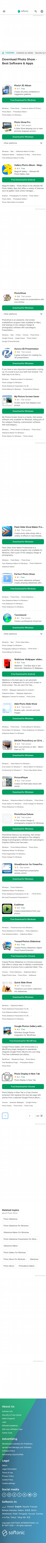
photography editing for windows (14, 649)
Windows (5, 108)
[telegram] (35, 1495)
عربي (4, 1506)
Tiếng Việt (21, 1517)
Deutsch (10, 1506)
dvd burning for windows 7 (12, 770)
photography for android (18, 196)
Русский (31, 1514)
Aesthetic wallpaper (17, 1102)
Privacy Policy (8, 1476)
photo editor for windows (11, 730)
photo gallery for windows (11, 115)
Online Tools (7, 1433)
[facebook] (4, 1495)
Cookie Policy (7, 1480)
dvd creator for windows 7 (12, 767)
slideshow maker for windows (22, 379)
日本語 (27, 1510)
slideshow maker (8, 155)
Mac (12, 151)
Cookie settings (8, 1483)
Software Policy (8, 1451)
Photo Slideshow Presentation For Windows (16, 386)
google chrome (7, 338)
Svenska (39, 1514)
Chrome (25, 335)
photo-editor (6, 199)
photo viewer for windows (20, 429)
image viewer (20, 338)
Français (33, 1506)
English (18, 1506)
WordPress (6, 1059)
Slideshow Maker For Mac (25, 151)
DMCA (4, 1465)
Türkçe (13, 1517)
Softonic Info (7, 1411)
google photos (31, 1102)
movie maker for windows (33, 767)
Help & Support (8, 1418)
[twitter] (19, 1495)
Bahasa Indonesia (9, 1510)
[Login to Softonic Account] (42, 11)
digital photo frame (9, 975)
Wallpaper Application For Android (22, 690)
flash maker (15, 560)
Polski (15, 1514)
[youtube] (30, 1495)
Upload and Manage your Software (16, 1447)
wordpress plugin (18, 1059)
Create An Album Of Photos (31, 108)
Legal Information (9, 1469)
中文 (28, 1517)
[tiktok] (14, 1495)
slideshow (32, 975)
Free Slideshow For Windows (12, 604)
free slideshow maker (10, 934)
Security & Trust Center (11, 1415)
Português (23, 1514)
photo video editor (22, 642)
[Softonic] (23, 11)
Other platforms (10, 143)
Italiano (21, 1510)
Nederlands (7, 1514)
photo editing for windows (11, 389)
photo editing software (19, 847)
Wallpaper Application (24, 693)
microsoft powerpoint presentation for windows (16, 897)
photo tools (28, 1106)
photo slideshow (36, 563)
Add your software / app (12, 1429)
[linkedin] (24, 1495)
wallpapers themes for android (13, 697)
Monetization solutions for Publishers (17, 1444)
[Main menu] (4, 11)
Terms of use (7, 1472)
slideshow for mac (23, 155)
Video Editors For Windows (20, 764)
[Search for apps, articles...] (36, 11)
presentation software (31, 389)
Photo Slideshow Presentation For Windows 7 (16, 1009)
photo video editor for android (13, 202)
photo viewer (32, 338)
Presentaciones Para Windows (21, 927)
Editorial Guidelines (10, 1426)
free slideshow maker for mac (13, 158)
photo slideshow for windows (13, 607)
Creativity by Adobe (24, 53)
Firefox (18, 335)
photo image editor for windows (13, 854)
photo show (15, 108)
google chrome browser (10, 341)
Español (26, 1506)
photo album (6, 112)
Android (5, 196)
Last (37, 1116)
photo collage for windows (12, 382)
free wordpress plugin (10, 1062)
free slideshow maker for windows (15, 563)
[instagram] (9, 1495)
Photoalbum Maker (20, 112)
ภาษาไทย (5, 1517)
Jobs (4, 1422)
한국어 (34, 1510)
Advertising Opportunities (12, 1454)
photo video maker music (33, 770)
